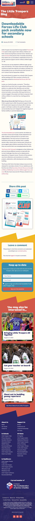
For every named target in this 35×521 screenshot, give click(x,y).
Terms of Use (15, 500)
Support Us (21, 422)
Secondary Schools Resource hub (21, 168)
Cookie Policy (7, 500)
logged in (12, 255)
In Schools (5, 434)
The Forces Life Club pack (9, 149)
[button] (12, 191)
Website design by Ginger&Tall (17, 512)
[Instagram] (20, 516)
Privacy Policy (19, 286)
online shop (5, 173)
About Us (5, 422)
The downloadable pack (8, 132)
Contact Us (5, 497)
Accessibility (23, 500)
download (7, 55)
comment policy (22, 251)
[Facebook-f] (14, 516)
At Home (20, 434)
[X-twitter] (17, 516)
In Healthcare (6, 459)
